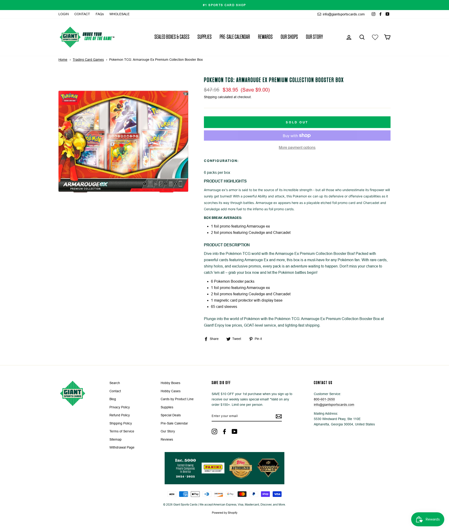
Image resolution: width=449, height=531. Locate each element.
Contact (115, 391)
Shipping (210, 97)
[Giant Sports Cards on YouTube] (234, 431)
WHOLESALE (119, 14)
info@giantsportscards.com (343, 14)
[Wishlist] (375, 37)
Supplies (204, 37)
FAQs (100, 14)
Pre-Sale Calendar (235, 37)
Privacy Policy (119, 407)
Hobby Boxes (170, 383)
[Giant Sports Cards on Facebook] (224, 431)
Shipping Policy (120, 423)
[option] (224, 5)
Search (114, 383)
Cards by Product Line (177, 399)
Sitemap (115, 439)
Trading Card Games (88, 59)
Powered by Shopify (224, 512)
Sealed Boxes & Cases (171, 37)
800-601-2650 (324, 399)
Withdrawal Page (121, 447)
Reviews (167, 439)
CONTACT (82, 14)
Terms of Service (121, 431)
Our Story (314, 37)
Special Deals (171, 415)
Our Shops (289, 37)
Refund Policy (119, 415)
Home (62, 59)
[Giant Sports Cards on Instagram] (214, 431)
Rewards (265, 37)
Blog (112, 399)
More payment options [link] (297, 148)
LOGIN (63, 14)
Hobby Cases (171, 391)
